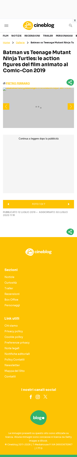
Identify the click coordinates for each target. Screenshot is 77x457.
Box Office (11, 299)
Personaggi (64, 35)
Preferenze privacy (17, 342)
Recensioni (32, 35)
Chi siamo (11, 325)
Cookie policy (13, 337)
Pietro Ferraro (18, 83)
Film (5, 35)
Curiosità (10, 282)
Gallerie (20, 42)
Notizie (16, 35)
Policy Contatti (14, 359)
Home (6, 42)
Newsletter (12, 365)
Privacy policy (13, 331)
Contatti (10, 376)
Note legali (11, 348)
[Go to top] (69, 444)
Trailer (48, 35)
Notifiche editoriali (17, 354)
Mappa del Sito (14, 371)
